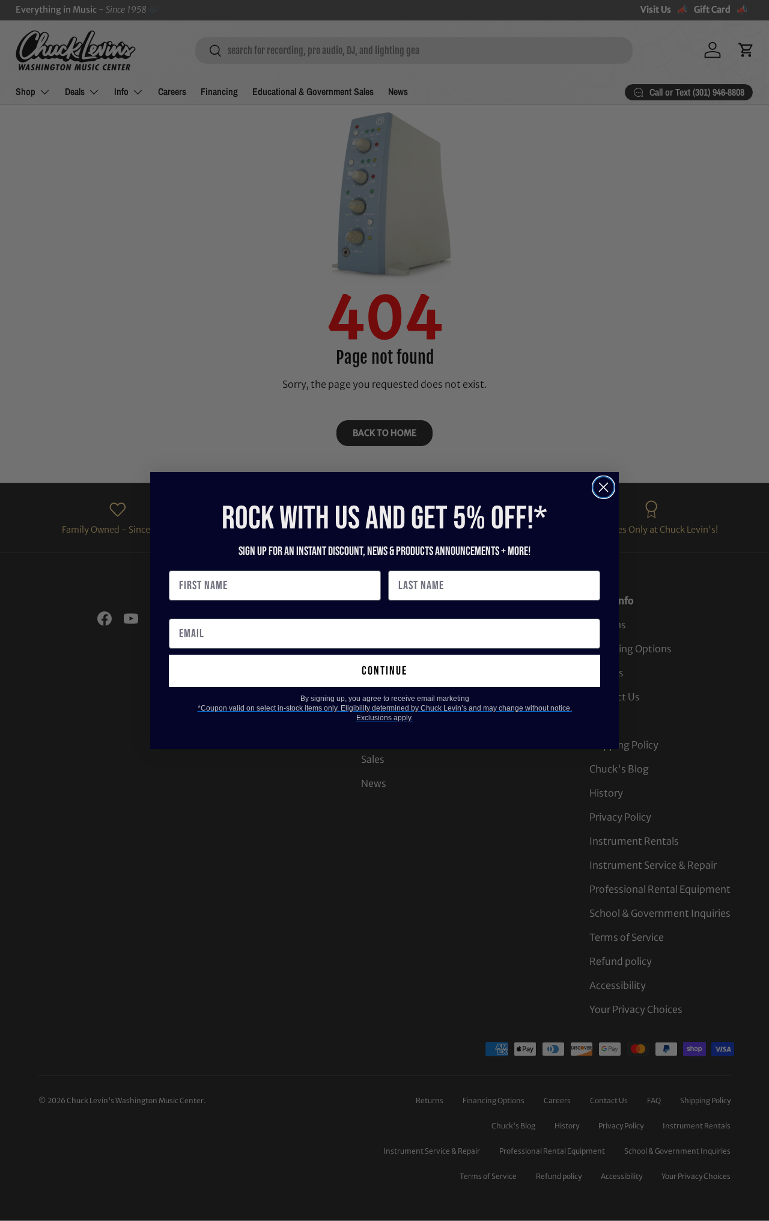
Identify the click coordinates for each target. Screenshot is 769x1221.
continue (384, 671)
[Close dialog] (603, 487)
